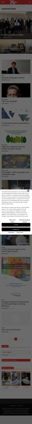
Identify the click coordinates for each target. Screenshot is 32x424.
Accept (16, 224)
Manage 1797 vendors (12, 220)
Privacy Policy (20, 232)
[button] (28, 190)
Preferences (16, 229)
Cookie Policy (11, 232)
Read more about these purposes (24, 220)
